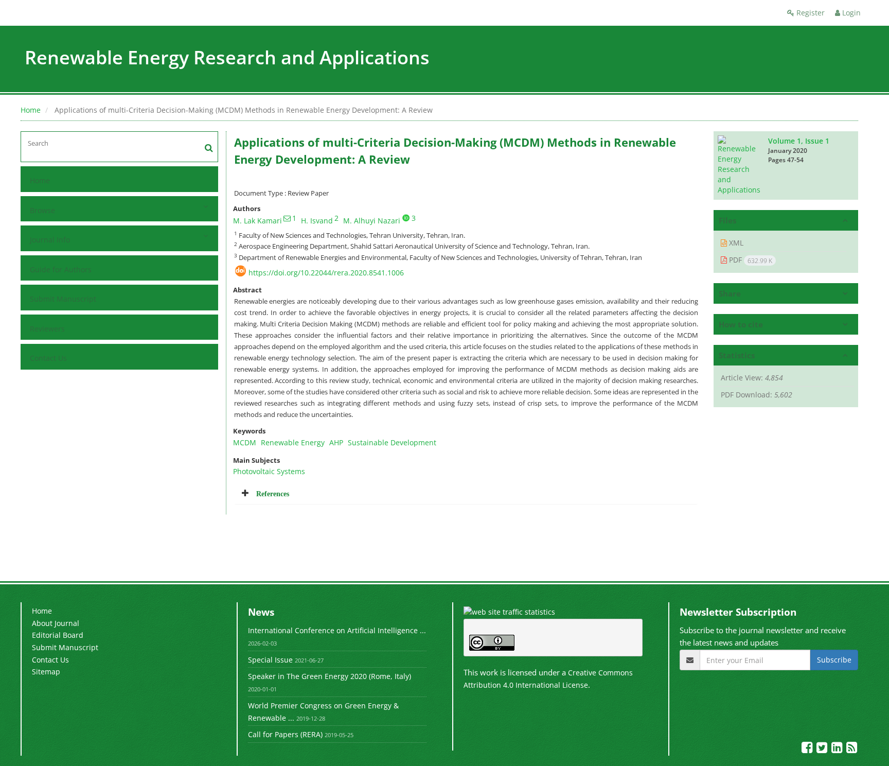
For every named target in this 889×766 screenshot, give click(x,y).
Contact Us (48, 358)
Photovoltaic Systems (269, 471)
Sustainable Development (392, 442)
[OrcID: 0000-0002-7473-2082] (406, 218)
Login (850, 13)
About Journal (55, 623)
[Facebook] (808, 749)
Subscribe (834, 660)
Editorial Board (57, 635)
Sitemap (46, 671)
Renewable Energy (293, 442)
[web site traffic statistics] (509, 611)
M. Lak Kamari (257, 220)
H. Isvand (317, 220)
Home (31, 110)
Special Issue (270, 660)
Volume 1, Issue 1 (798, 141)
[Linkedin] (837, 749)
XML (735, 243)
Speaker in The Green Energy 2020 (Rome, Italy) (329, 676)
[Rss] (851, 749)
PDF (749, 260)
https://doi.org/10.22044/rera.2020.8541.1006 (326, 272)
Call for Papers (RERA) (285, 734)
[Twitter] (822, 749)
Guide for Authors (61, 269)
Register (809, 13)
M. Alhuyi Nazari (371, 220)
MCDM (244, 442)
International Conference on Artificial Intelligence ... (337, 630)
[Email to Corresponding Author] (287, 218)
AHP (336, 442)
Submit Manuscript (63, 299)
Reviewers (47, 329)
